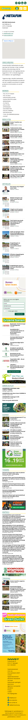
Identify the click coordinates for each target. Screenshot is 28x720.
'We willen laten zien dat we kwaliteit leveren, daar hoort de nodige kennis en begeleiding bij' (17, 169)
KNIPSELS (5, 512)
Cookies (10, 691)
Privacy (9, 690)
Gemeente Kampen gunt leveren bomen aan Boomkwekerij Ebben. (13, 490)
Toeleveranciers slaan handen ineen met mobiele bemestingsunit (17, 129)
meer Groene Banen (14, 371)
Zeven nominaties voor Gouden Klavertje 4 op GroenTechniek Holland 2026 (17, 607)
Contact (10, 675)
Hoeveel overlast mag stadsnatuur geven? (16, 601)
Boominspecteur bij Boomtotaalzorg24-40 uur (17, 354)
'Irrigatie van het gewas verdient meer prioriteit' (16, 209)
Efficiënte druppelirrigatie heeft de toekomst (17, 255)
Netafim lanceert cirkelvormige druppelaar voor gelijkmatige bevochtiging (16, 160)
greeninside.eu (11, 716)
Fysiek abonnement (13, 669)
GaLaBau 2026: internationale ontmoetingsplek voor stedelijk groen (17, 424)
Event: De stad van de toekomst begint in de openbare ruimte (16, 443)
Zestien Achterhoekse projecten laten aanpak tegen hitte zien (16, 595)
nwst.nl (18, 716)
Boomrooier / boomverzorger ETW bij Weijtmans (17, 324)
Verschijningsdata (12, 693)
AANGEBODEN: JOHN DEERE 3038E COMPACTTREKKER (10, 389)
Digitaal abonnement (13, 676)
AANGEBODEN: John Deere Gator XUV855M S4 (14, 393)
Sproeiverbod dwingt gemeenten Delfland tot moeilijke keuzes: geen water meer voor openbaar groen (18, 588)
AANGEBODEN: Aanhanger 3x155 (10, 397)
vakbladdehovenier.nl (7, 715)
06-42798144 (13, 702)
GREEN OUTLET (8, 386)
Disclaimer (10, 688)
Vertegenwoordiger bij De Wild (17, 343)
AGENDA (5, 415)
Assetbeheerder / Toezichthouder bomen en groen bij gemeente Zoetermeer (17, 331)
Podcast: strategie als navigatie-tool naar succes (17, 141)
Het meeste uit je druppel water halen (17, 187)
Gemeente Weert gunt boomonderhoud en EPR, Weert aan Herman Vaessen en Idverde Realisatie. (13, 479)
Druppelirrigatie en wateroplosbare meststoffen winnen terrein (15, 245)
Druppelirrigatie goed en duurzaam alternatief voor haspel (17, 267)
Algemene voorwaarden (14, 686)
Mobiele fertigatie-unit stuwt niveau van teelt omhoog (16, 199)
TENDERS (5, 470)
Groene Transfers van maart (16, 122)
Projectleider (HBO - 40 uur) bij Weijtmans (17, 359)
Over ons (10, 671)
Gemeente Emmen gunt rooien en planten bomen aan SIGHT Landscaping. (13, 473)
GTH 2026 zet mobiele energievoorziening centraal (17, 430)
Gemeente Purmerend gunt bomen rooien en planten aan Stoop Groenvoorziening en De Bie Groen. (13, 485)
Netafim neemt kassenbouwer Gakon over (17, 153)
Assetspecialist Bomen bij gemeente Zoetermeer (17, 337)
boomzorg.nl (18, 713)
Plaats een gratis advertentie (10, 400)
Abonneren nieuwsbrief (14, 678)
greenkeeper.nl (18, 711)
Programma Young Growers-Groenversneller (16, 147)
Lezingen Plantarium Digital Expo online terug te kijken (17, 175)
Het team (10, 680)
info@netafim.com (8, 33)
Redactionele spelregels (14, 682)
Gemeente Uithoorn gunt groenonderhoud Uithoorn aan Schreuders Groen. (13, 495)
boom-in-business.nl (19, 715)
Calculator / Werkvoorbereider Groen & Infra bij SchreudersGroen (17, 366)
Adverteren (11, 684)
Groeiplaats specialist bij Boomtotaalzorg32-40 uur (17, 348)
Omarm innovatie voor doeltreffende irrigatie (16, 135)
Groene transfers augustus (17, 581)
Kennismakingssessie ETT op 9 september (18, 418)
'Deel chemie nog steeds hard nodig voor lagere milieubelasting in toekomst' (16, 222)
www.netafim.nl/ (8, 35)
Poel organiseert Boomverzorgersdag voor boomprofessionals (17, 437)
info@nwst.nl (12, 698)
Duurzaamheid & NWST (14, 673)
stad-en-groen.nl (9, 713)
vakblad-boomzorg (14, 705)
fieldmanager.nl (9, 711)
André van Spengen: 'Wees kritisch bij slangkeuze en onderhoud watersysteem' (17, 233)
